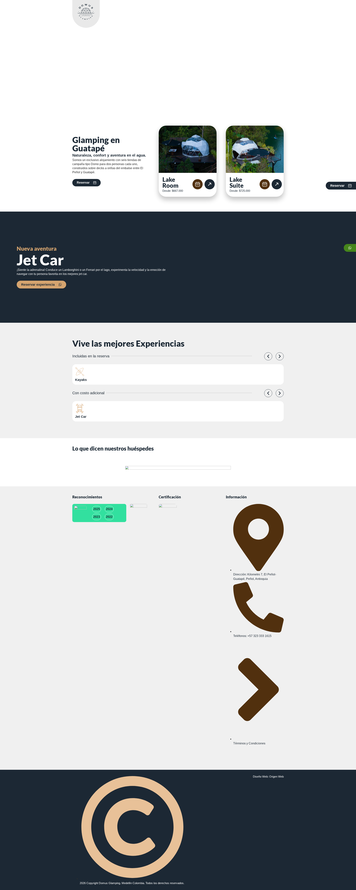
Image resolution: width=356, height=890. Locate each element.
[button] (268, 356)
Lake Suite (236, 182)
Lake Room (170, 182)
